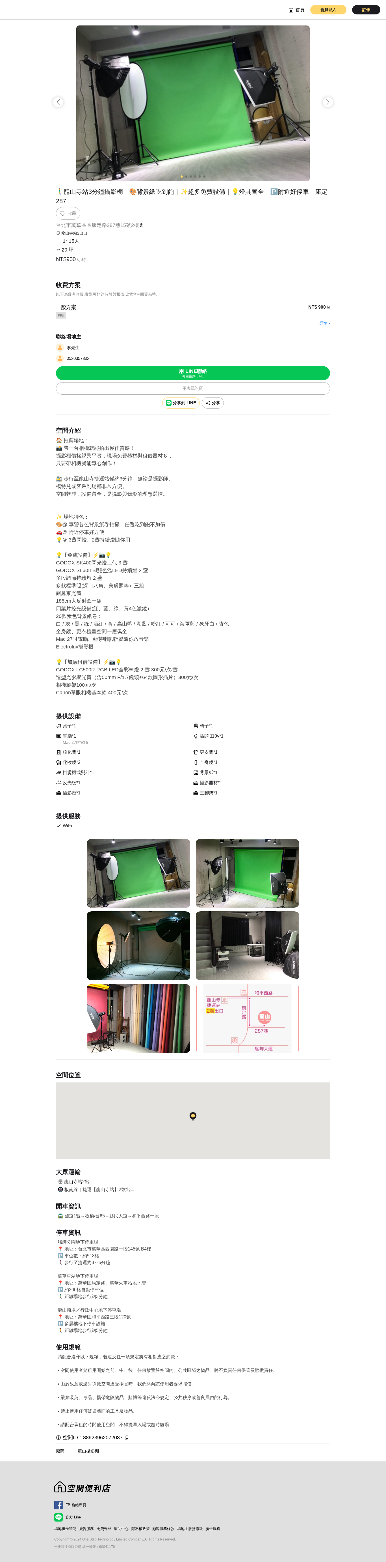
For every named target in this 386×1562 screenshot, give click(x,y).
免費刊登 (104, 1529)
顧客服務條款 (163, 1529)
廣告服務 (86, 1529)
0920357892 (78, 358)
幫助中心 (121, 1529)
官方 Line (73, 1517)
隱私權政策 (140, 1529)
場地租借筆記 (65, 1529)
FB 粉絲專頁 (76, 1505)
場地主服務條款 (190, 1529)
